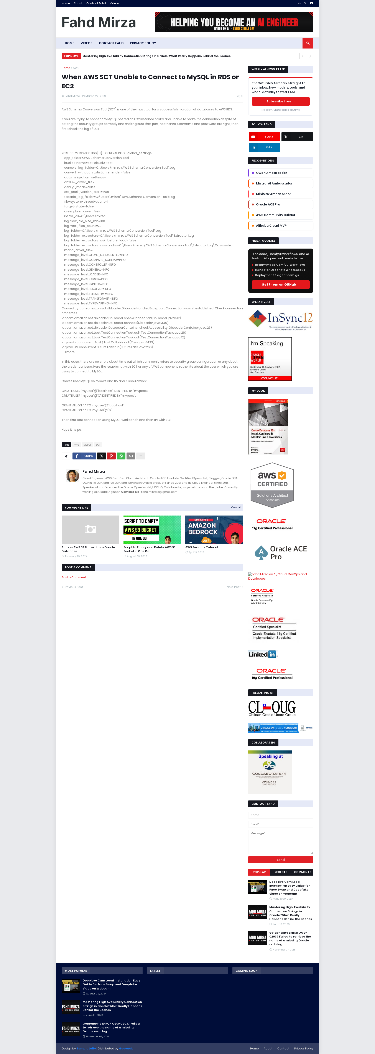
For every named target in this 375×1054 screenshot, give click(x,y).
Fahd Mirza (93, 471)
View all (236, 507)
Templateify (86, 1048)
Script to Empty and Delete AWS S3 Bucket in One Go (149, 549)
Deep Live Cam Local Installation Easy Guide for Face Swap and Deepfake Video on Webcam (289, 888)
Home (66, 3)
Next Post (234, 587)
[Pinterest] (111, 456)
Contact (283, 1048)
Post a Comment (74, 577)
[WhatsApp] (121, 456)
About (78, 3)
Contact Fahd (96, 3)
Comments (302, 872)
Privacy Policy (303, 1048)
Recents (281, 872)
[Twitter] (101, 456)
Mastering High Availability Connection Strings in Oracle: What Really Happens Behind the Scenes (156, 56)
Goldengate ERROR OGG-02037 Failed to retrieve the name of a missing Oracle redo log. (290, 939)
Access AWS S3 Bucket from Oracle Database (88, 549)
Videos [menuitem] (86, 43)
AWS (76, 68)
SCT (98, 444)
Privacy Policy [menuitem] (143, 43)
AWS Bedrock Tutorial (201, 547)
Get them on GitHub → (281, 284)
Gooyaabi (126, 1048)
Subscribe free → (280, 101)
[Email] (131, 456)
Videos (114, 3)
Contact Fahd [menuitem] (111, 43)
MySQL (87, 444)
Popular (259, 872)
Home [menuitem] (69, 43)
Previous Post (73, 587)
